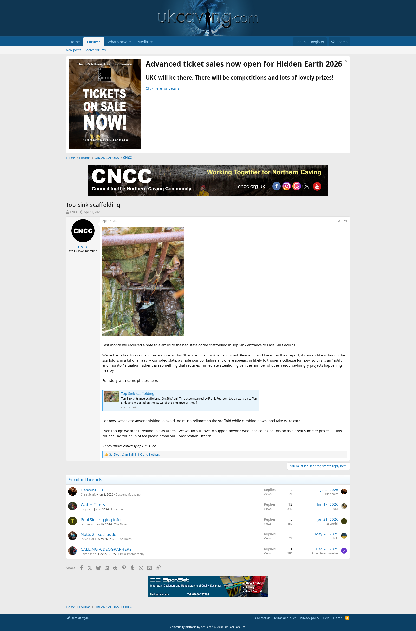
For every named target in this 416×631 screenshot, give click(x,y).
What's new (117, 41)
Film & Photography (131, 554)
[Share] (339, 221)
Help (326, 618)
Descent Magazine (128, 494)
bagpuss (86, 509)
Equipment (118, 509)
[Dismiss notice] (345, 61)
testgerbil (87, 524)
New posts (73, 50)
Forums (93, 41)
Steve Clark (88, 539)
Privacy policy (309, 618)
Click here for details (162, 88)
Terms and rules (285, 618)
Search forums (95, 50)
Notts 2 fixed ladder (99, 534)
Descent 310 (92, 490)
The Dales (121, 524)
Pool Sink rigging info (101, 519)
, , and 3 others (134, 454)
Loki (335, 538)
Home (75, 41)
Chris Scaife (89, 494)
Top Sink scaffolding (137, 393)
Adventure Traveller (325, 553)
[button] (130, 41)
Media (142, 41)
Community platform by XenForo (208, 627)
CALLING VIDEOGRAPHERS (106, 549)
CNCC (74, 212)
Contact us (262, 618)
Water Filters (93, 504)
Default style (79, 618)
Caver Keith (88, 554)
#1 (345, 221)
